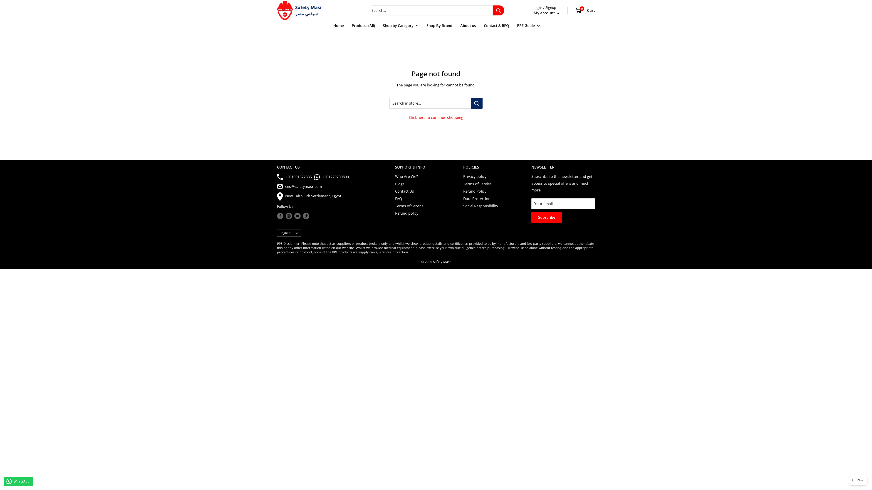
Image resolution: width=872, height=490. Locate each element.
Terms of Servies (477, 183)
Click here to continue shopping (436, 117)
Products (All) (363, 25)
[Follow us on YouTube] (297, 216)
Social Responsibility (480, 205)
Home (338, 25)
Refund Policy (474, 191)
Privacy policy (474, 176)
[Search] (498, 10)
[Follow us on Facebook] (280, 216)
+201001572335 (298, 176)
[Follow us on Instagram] (289, 216)
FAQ (398, 198)
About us (468, 25)
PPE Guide (526, 25)
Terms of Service (409, 205)
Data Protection (476, 198)
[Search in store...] (477, 103)
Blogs (399, 183)
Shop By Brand (439, 25)
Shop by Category (398, 25)
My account (545, 12)
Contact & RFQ (496, 25)
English (285, 233)
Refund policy (406, 213)
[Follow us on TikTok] (306, 216)
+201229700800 (335, 176)
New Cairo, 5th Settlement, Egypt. (313, 196)
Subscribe (546, 217)
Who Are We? (406, 176)
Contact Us (404, 191)
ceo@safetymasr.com (303, 186)
